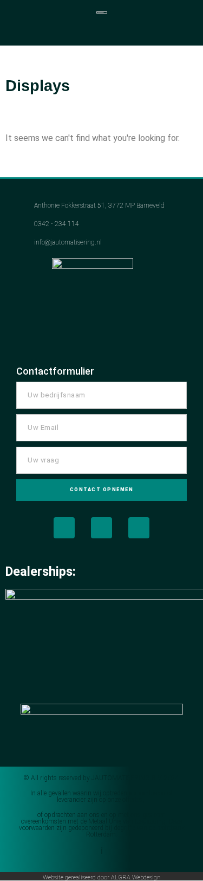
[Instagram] (101, 527)
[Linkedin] (138, 527)
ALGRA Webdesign (136, 877)
